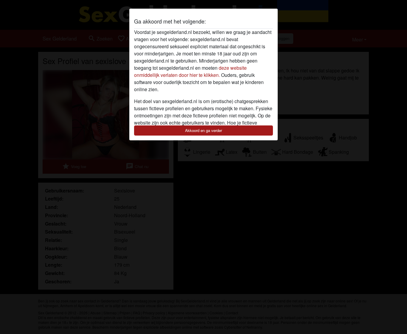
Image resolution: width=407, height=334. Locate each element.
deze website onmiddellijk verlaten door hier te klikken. (190, 71)
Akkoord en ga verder (203, 130)
